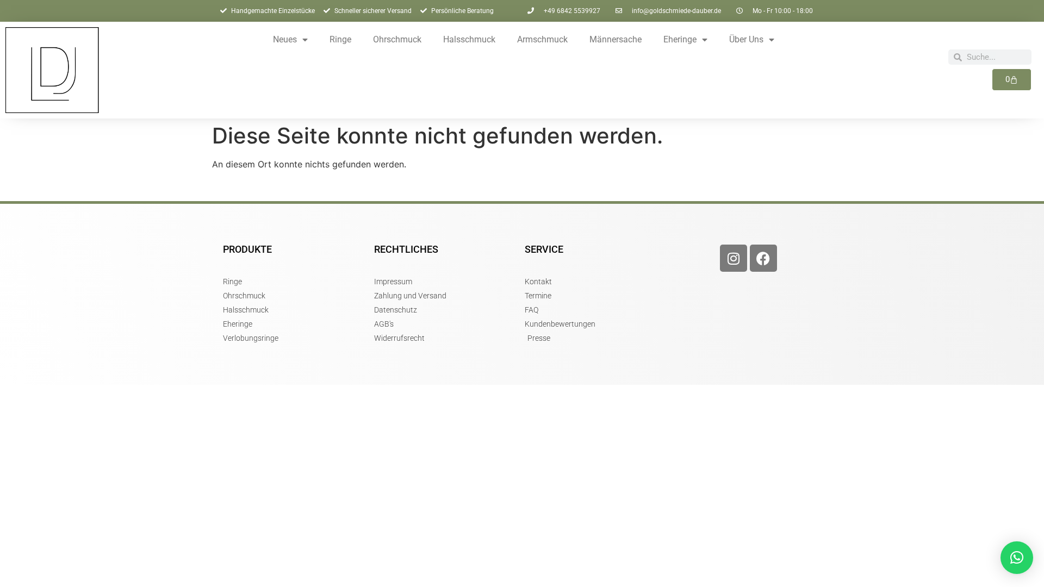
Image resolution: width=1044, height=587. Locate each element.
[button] (1016, 557)
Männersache (615, 39)
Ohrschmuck (397, 39)
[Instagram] (733, 258)
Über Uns (746, 39)
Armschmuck (542, 39)
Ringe (340, 39)
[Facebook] (763, 258)
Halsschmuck (469, 39)
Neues (285, 39)
